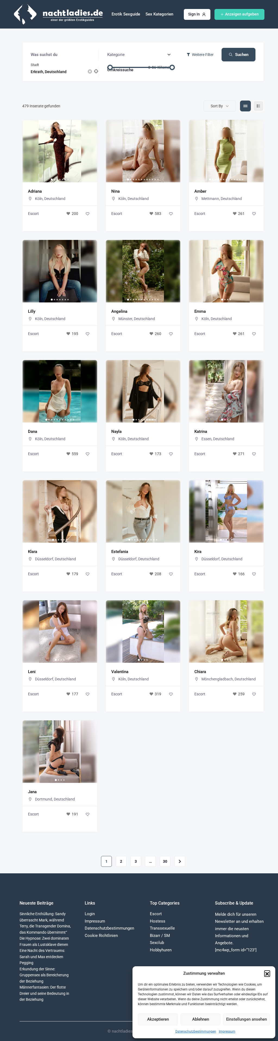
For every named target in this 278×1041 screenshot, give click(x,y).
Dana (32, 431)
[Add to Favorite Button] (88, 214)
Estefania (119, 551)
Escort (33, 213)
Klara (32, 551)
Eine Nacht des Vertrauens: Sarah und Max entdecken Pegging (42, 956)
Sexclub (157, 942)
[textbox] (116, 54)
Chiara (200, 671)
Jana (32, 791)
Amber (200, 191)
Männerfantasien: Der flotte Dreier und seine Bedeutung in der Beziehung (44, 993)
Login (90, 913)
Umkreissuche (120, 69)
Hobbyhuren (161, 950)
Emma (200, 311)
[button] (267, 973)
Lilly (31, 311)
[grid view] (245, 106)
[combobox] (139, 54)
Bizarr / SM (160, 935)
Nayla (116, 431)
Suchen (241, 54)
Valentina (119, 671)
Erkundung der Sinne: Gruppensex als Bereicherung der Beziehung (44, 975)
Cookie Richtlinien (101, 935)
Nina (115, 191)
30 (165, 861)
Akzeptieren (158, 1019)
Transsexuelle (162, 928)
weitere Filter (203, 54)
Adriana (35, 191)
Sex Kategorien (159, 14)
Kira (197, 551)
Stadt (35, 65)
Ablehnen (200, 1019)
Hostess (157, 921)
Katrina (200, 431)
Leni (32, 671)
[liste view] (258, 106)
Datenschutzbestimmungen (195, 1031)
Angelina (119, 311)
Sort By (217, 106)
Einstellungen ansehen (246, 1019)
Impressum (227, 1031)
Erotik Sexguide (126, 14)
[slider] (110, 67)
